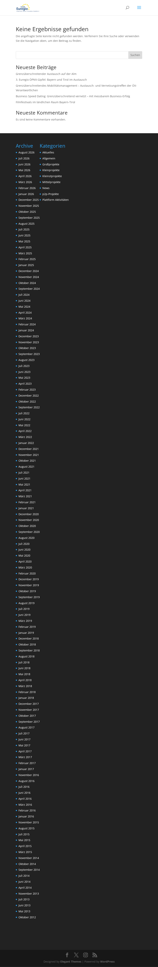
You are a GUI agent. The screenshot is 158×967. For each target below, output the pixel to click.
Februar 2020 (27, 573)
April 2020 (25, 561)
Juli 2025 (23, 229)
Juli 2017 (23, 733)
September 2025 (29, 217)
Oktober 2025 (27, 211)
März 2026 (25, 182)
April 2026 (25, 176)
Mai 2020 (24, 555)
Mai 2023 (24, 377)
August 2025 (26, 223)
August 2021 (26, 466)
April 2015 (25, 846)
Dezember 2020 (28, 514)
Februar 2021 (27, 502)
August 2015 (26, 828)
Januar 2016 (26, 816)
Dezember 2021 (28, 449)
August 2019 (26, 603)
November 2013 (28, 893)
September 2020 (29, 532)
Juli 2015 (23, 834)
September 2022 (29, 407)
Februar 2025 (27, 259)
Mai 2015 (24, 840)
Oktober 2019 (27, 591)
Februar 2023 (27, 389)
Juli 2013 (23, 899)
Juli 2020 (23, 544)
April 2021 (25, 490)
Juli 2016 (23, 787)
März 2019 (25, 621)
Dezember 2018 (28, 638)
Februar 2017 (27, 763)
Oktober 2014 (27, 864)
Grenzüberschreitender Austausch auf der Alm (46, 74)
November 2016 (28, 775)
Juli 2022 (23, 413)
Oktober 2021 (27, 460)
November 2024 (28, 277)
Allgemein (48, 158)
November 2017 (28, 710)
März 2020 (25, 567)
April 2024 (25, 312)
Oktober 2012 (27, 917)
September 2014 (29, 870)
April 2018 (25, 680)
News (46, 188)
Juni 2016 (24, 793)
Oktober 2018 (27, 644)
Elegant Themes (70, 961)
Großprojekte (50, 164)
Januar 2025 (26, 265)
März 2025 (25, 253)
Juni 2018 (24, 668)
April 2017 (25, 751)
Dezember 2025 (28, 200)
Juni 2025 (24, 235)
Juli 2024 (23, 294)
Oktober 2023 (27, 348)
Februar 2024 (27, 324)
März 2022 (25, 437)
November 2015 (28, 822)
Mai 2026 (24, 170)
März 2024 (25, 318)
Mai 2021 (24, 484)
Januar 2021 (26, 508)
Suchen (135, 55)
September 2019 (29, 597)
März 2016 (25, 804)
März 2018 (25, 686)
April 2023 (25, 383)
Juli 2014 (23, 875)
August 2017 (26, 727)
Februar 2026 (27, 188)
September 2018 (29, 650)
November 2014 (28, 858)
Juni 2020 (24, 549)
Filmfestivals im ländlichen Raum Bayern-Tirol (45, 102)
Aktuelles (48, 152)
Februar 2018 (27, 692)
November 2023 (28, 342)
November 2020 (28, 520)
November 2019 (28, 585)
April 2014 (25, 887)
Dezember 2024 (28, 271)
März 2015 (25, 852)
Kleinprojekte (51, 170)
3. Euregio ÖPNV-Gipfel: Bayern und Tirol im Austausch (51, 79)
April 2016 (25, 798)
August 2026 (26, 152)
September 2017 (29, 721)
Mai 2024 (24, 306)
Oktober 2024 (27, 283)
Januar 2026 (26, 194)
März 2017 (25, 757)
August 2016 (26, 781)
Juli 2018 (23, 662)
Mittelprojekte (51, 182)
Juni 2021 (24, 478)
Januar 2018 (26, 698)
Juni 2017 (24, 739)
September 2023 (29, 354)
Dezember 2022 (28, 395)
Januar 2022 (26, 443)
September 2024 (29, 289)
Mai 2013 (24, 911)
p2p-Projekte (50, 194)
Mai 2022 (24, 425)
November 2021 (28, 455)
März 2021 (25, 496)
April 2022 (25, 431)
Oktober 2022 (27, 401)
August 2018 (26, 656)
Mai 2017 (24, 745)
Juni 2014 (24, 881)
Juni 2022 (24, 419)
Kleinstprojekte (52, 176)
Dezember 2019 (28, 579)
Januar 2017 (26, 769)
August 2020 (26, 538)
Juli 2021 (23, 472)
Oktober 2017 (27, 716)
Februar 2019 (27, 627)
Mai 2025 (24, 241)
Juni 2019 (24, 615)
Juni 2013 (24, 905)
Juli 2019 (23, 609)
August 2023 (26, 360)
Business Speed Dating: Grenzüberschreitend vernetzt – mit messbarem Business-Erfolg (73, 96)
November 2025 (28, 206)
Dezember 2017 (28, 704)
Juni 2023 (24, 372)
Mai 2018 (24, 674)
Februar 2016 (27, 810)
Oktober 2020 (27, 526)
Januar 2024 (26, 330)
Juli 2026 (23, 158)
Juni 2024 (24, 300)
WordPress (107, 961)
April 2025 (25, 247)
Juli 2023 (23, 366)
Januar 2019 (26, 633)
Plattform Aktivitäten (55, 200)
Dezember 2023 (28, 336)
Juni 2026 (24, 164)
